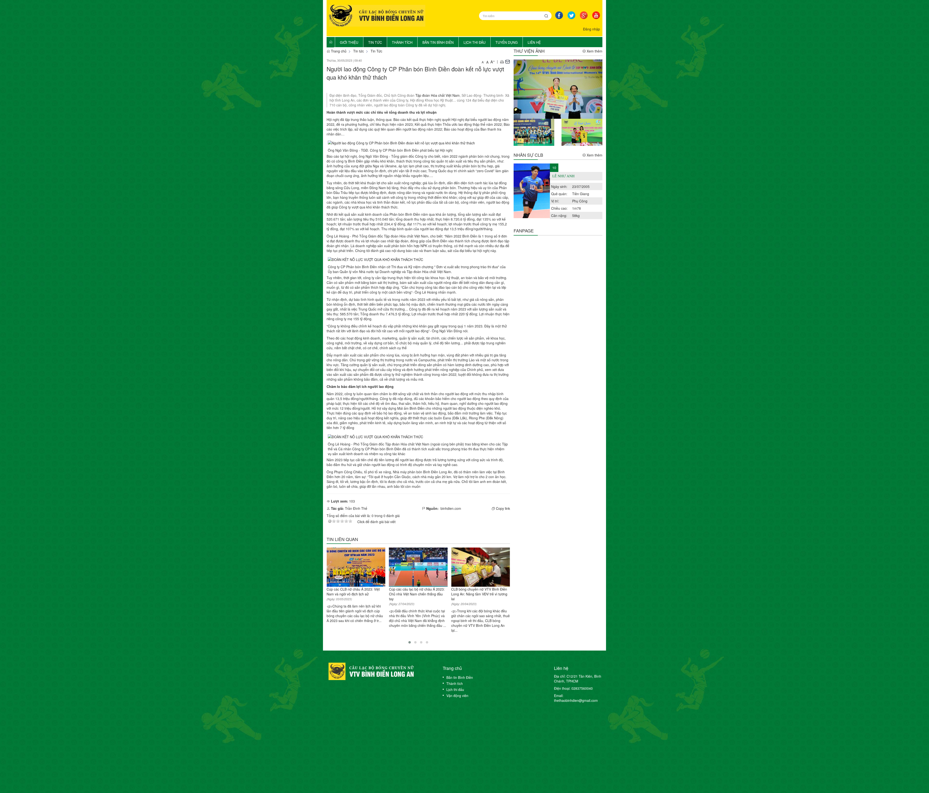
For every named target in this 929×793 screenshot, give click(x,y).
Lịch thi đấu (455, 689)
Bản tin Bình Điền (459, 677)
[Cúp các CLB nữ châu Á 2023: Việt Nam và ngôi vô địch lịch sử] (356, 567)
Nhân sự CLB (528, 155)
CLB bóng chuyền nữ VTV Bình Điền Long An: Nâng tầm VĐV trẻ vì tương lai (479, 594)
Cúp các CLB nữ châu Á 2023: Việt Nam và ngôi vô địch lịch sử (353, 591)
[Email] (507, 61)
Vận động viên (457, 695)
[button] (502, 61)
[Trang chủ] (331, 42)
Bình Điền (417, 408)
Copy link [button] (502, 508)
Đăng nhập (591, 29)
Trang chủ (338, 51)
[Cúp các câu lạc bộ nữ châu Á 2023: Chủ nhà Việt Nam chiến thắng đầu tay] (418, 567)
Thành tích (454, 683)
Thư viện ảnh (529, 51)
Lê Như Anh (563, 176)
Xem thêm (594, 51)
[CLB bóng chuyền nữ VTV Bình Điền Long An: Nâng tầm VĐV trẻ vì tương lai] (480, 567)
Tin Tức (376, 51)
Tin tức (358, 51)
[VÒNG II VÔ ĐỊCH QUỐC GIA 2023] (534, 131)
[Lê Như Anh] (532, 190)
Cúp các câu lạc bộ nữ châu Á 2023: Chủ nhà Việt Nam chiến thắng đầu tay (417, 594)
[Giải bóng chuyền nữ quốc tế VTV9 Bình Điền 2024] (558, 88)
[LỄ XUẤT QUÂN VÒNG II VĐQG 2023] (582, 131)
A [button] (483, 62)
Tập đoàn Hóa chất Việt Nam (437, 95)
